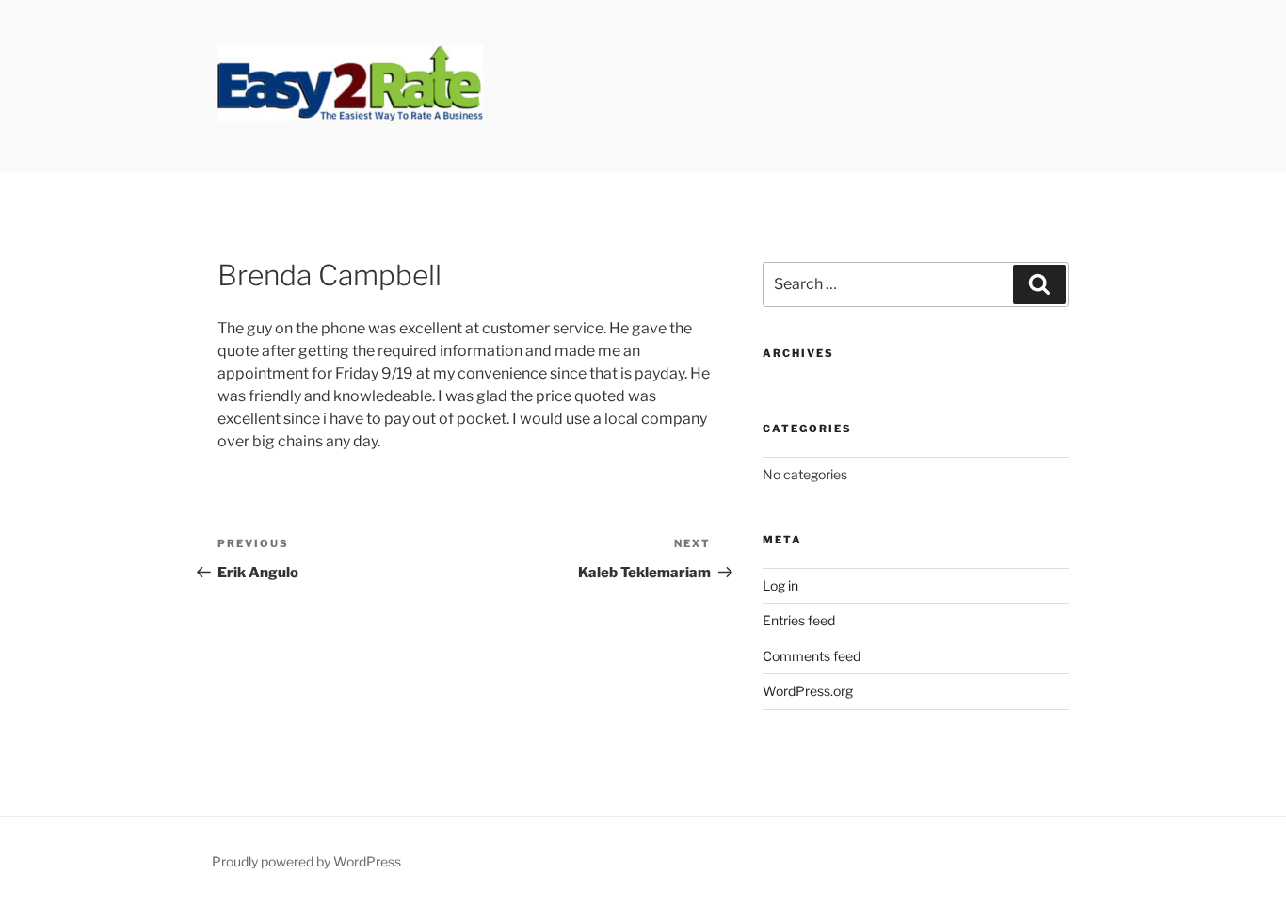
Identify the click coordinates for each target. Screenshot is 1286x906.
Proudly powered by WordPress (306, 861)
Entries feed (799, 620)
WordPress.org (808, 691)
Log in (780, 585)
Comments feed (811, 656)
